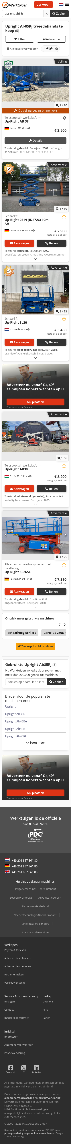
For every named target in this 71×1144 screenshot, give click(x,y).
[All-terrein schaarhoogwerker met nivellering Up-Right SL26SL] (35, 535)
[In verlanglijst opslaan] (64, 216)
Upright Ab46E (15, 729)
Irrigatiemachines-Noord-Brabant (35, 889)
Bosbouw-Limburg (21, 897)
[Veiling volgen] (64, 118)
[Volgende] (65, 83)
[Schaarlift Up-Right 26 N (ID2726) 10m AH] (35, 187)
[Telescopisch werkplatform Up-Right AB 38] (35, 83)
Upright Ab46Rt (15, 736)
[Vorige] (5, 83)
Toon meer (37, 743)
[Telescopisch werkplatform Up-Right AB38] (35, 436)
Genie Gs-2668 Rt (56, 633)
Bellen (53, 243)
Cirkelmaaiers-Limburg (35, 923)
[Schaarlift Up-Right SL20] (35, 289)
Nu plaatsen (35, 402)
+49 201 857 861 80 (25, 861)
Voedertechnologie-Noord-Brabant (35, 915)
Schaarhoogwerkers (22, 633)
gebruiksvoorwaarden (39, 1133)
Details (37, 141)
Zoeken (60, 14)
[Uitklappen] (35, 156)
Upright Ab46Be (16, 721)
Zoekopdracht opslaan (37, 646)
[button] (67, 4)
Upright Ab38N (15, 714)
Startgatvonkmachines (35, 932)
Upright (10, 706)
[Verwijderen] (46, 13)
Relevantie (52, 39)
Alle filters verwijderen (23, 48)
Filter (21, 39)
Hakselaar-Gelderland (35, 906)
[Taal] (61, 4)
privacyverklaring (13, 1133)
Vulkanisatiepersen (49, 897)
